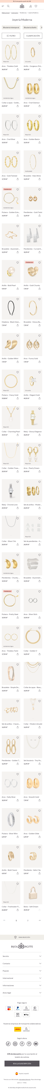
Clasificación (33, 36)
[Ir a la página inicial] (22, 5)
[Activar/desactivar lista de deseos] (17, 43)
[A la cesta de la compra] (17, 69)
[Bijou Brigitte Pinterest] (28, 1044)
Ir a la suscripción (22, 1063)
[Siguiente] (39, 920)
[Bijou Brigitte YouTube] (35, 1044)
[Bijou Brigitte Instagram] (15, 1044)
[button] (30, 6)
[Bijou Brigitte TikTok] (8, 1044)
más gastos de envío (24, 1079)
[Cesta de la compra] (41, 6)
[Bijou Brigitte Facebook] (22, 1044)
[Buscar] (8, 6)
